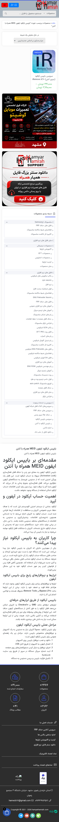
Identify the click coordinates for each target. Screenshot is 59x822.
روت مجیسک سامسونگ (42, 375)
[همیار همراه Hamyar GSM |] (47, 5)
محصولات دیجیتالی (44, 245)
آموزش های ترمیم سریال (42, 310)
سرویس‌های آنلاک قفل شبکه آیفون (38, 406)
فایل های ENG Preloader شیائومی (38, 349)
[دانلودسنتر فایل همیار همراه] (29, 178)
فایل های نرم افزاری (44, 272)
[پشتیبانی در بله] (53, 811)
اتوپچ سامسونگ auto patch (40, 383)
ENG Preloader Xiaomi (42, 297)
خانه (53, 23)
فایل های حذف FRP (43, 225)
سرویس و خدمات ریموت (42, 403)
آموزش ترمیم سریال (44, 370)
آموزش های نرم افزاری (43, 362)
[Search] (6, 13)
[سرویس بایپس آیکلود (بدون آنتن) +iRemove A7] (43, 61)
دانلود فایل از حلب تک (43, 432)
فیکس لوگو (47, 396)
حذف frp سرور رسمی (42, 415)
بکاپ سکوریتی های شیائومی (41, 276)
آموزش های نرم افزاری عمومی (40, 306)
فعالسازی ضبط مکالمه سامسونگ (39, 230)
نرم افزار (48, 284)
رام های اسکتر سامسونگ (42, 314)
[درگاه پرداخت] (16, 778)
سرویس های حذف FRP (42, 410)
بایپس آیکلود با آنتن (42, 423)
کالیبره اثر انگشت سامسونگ (41, 234)
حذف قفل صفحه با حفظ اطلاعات (38, 319)
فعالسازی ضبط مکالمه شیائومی (39, 353)
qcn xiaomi (46, 280)
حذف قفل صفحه (44, 388)
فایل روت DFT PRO (44, 332)
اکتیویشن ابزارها (45, 249)
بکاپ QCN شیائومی (44, 327)
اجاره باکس (47, 427)
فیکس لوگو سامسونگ (43, 323)
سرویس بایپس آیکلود (43, 419)
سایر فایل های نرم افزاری (42, 240)
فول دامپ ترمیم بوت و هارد (41, 379)
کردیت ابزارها (46, 262)
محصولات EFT (44, 253)
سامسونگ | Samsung (43, 222)
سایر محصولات (45, 266)
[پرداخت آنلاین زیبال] (43, 778)
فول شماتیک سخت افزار (42, 288)
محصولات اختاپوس (42, 257)
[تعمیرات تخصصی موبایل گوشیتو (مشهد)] (29, 121)
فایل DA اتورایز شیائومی (42, 357)
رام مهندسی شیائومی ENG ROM (39, 366)
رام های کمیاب (46, 336)
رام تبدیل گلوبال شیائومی (42, 340)
